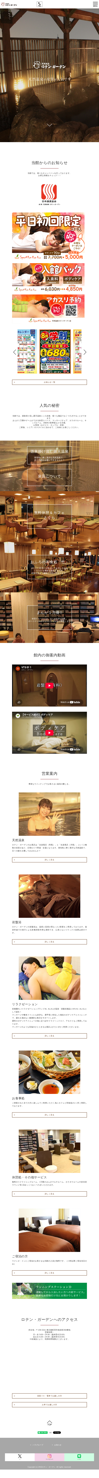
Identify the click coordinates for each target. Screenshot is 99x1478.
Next (85, 352)
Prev (14, 352)
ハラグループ (38, 1445)
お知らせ (57, 1445)
